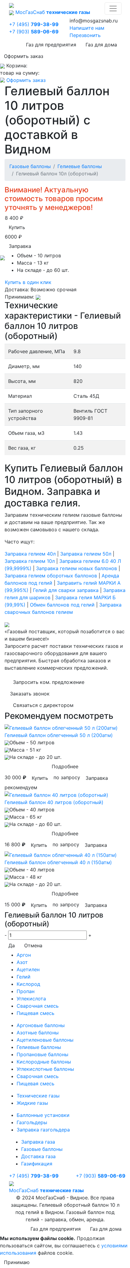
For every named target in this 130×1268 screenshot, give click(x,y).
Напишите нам (87, 28)
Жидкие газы (32, 1103)
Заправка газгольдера (43, 1130)
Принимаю (17, 1262)
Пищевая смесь (35, 1013)
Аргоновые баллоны (41, 1025)
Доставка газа (38, 1156)
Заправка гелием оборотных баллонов (51, 576)
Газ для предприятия (51, 45)
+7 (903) (34, 32)
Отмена (33, 945)
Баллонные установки (43, 1115)
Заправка (20, 246)
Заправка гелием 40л (30, 554)
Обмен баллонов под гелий (62, 605)
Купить (17, 227)
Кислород (28, 984)
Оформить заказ (23, 56)
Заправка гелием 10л (30, 561)
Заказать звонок (30, 694)
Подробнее (65, 766)
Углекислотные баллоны (45, 1069)
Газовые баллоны (30, 166)
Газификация (36, 1164)
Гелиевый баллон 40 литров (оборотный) (54, 802)
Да (11, 945)
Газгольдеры (32, 1122)
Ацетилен (28, 969)
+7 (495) (34, 24)
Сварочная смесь (38, 1006)
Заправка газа (38, 1142)
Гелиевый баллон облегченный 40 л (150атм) (58, 862)
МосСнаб (52, 12)
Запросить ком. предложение (48, 682)
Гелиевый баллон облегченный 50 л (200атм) (59, 735)
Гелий (24, 977)
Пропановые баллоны (42, 1054)
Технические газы (38, 1096)
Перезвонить (85, 35)
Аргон (24, 955)
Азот (22, 962)
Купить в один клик (28, 282)
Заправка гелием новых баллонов (76, 568)
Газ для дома (101, 45)
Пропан (25, 991)
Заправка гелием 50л (85, 554)
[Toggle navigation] (113, 8)
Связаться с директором (43, 705)
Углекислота (31, 999)
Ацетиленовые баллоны (45, 1040)
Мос (46, 1190)
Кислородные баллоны (44, 1062)
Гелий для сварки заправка (66, 590)
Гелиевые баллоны (79, 166)
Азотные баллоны (38, 1033)
